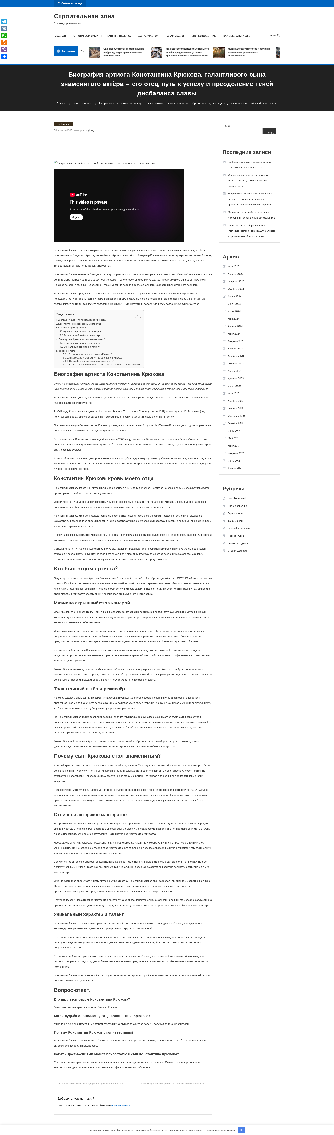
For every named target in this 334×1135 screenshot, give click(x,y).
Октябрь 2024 (236, 289)
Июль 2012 (234, 460)
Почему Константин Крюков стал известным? (91, 361)
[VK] (4, 28)
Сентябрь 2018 (236, 416)
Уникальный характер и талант (81, 346)
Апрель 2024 (235, 326)
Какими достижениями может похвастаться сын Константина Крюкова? (104, 364)
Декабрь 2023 (236, 356)
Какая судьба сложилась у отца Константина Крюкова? (96, 357)
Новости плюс (236, 535)
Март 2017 (234, 445)
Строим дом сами (85, 36)
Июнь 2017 (234, 431)
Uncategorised (63, 124)
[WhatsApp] (4, 35)
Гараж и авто (175, 36)
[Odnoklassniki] (4, 42)
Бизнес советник (204, 36)
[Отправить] (4, 56)
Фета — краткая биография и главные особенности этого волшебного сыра (176, 1083)
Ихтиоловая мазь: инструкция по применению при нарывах (96, 1083)
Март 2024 (234, 333)
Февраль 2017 (236, 453)
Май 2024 (234, 318)
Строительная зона (84, 17)
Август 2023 (234, 371)
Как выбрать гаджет (237, 36)
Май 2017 (233, 438)
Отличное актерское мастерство (81, 343)
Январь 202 (234, 468)
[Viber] (4, 49)
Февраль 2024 (236, 341)
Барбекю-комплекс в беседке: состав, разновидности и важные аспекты (249, 164)
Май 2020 (233, 393)
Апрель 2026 (235, 274)
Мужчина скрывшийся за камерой (82, 331)
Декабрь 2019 (235, 401)
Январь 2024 (235, 348)
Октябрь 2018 (235, 408)
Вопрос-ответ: (66, 350)
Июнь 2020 (234, 386)
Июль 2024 (234, 304)
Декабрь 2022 (236, 378)
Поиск (272, 35)
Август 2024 (235, 296)
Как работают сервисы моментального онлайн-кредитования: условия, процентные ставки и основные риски (176, 52)
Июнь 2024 (234, 311)
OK (242, 1130)
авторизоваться (120, 1105)
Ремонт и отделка (118, 36)
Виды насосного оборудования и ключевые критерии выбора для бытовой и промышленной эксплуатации (251, 230)
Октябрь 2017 (235, 423)
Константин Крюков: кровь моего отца (79, 324)
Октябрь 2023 (236, 363)
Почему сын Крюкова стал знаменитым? (82, 339)
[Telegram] (4, 21)
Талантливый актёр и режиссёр (82, 335)
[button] (136, 315)
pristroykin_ (87, 130)
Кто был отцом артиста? (72, 327)
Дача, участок (148, 36)
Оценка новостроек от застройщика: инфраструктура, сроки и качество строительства (113, 52)
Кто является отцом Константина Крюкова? (90, 354)
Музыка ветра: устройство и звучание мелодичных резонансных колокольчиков (238, 52)
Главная (60, 36)
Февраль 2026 (236, 281)
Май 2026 (233, 266)
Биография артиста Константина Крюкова (82, 320)
